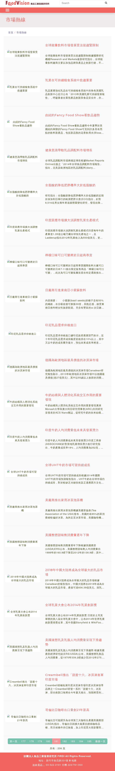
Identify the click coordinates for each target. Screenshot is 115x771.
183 (73, 741)
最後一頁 (100, 741)
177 (23, 741)
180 (48, 741)
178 (31, 741)
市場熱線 (21, 32)
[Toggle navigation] (7, 10)
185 (89, 741)
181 (56, 741)
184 (81, 741)
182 (64, 741)
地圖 (74, 760)
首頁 (10, 32)
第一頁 (13, 741)
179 (40, 741)
